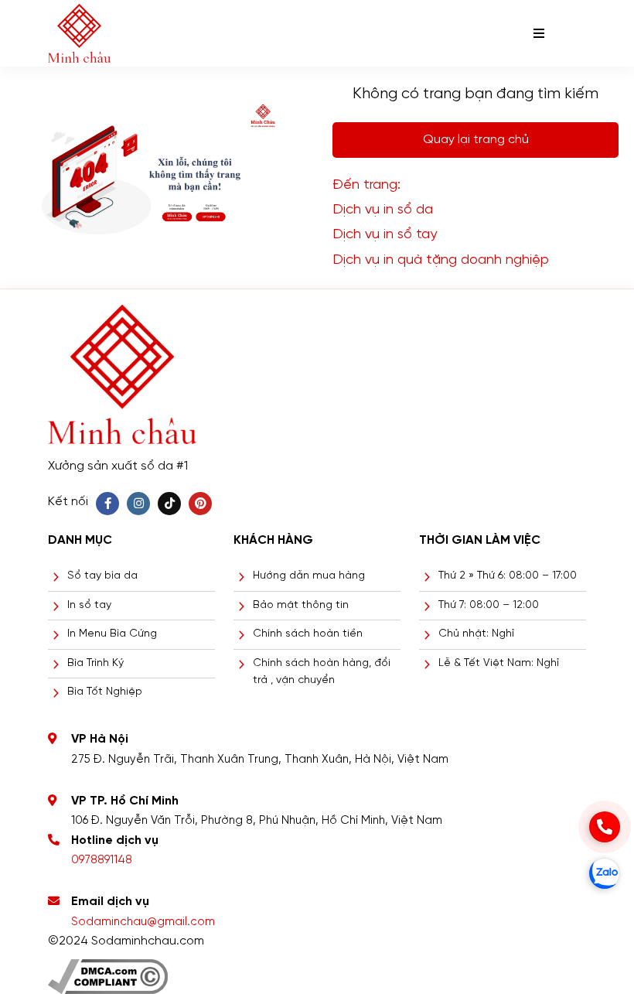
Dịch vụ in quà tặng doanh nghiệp (440, 260)
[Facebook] (107, 503)
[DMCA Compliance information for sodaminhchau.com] (108, 970)
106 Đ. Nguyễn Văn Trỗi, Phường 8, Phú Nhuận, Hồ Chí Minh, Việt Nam (256, 821)
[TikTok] (169, 503)
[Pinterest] (200, 503)
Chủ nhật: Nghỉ (476, 634)
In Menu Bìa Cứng (112, 634)
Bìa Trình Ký (95, 663)
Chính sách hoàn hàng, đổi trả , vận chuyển (321, 672)
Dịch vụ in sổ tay (384, 234)
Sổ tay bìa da (102, 576)
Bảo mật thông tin (301, 605)
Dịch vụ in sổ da (382, 210)
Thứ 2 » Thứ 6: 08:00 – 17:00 (507, 576)
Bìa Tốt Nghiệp (104, 692)
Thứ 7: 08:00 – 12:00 (488, 605)
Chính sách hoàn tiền (308, 634)
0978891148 (101, 860)
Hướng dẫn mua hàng (309, 576)
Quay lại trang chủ (476, 139)
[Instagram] (138, 503)
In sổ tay (89, 605)
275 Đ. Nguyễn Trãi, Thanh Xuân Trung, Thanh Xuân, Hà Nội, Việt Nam (259, 759)
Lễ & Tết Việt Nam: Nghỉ (498, 663)
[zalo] (604, 873)
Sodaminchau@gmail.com (143, 922)
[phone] (604, 826)
